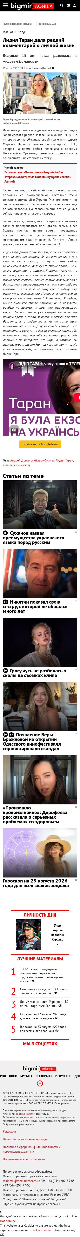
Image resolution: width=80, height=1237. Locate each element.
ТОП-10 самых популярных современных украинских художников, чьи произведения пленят (41, 975)
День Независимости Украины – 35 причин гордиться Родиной (44, 1004)
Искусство (63, 1076)
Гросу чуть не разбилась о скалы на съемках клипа (34, 672)
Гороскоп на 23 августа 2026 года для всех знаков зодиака (43, 1029)
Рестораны (44, 1076)
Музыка (26, 1076)
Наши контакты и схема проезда (25, 1139)
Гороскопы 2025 (47, 23)
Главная (8, 32)
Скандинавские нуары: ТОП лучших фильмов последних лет (44, 991)
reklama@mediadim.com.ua (21, 1181)
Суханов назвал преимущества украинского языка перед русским (33, 537)
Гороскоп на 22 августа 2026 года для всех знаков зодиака (43, 1016)
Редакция (9, 1131)
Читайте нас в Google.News (40, 444)
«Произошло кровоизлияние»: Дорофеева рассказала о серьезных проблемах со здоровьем (35, 814)
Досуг (21, 32)
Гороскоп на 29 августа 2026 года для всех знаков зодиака (36, 882)
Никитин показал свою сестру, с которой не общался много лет (35, 606)
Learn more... (44, 1230)
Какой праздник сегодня (18, 23)
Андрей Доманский (23, 460)
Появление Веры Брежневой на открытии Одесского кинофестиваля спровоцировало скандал (32, 741)
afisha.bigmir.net (27, 1113)
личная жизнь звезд (16, 465)
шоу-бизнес (46, 460)
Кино (13, 1076)
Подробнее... (9, 1221)
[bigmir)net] (22, 5)
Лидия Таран (64, 460)
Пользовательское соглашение (24, 1159)
